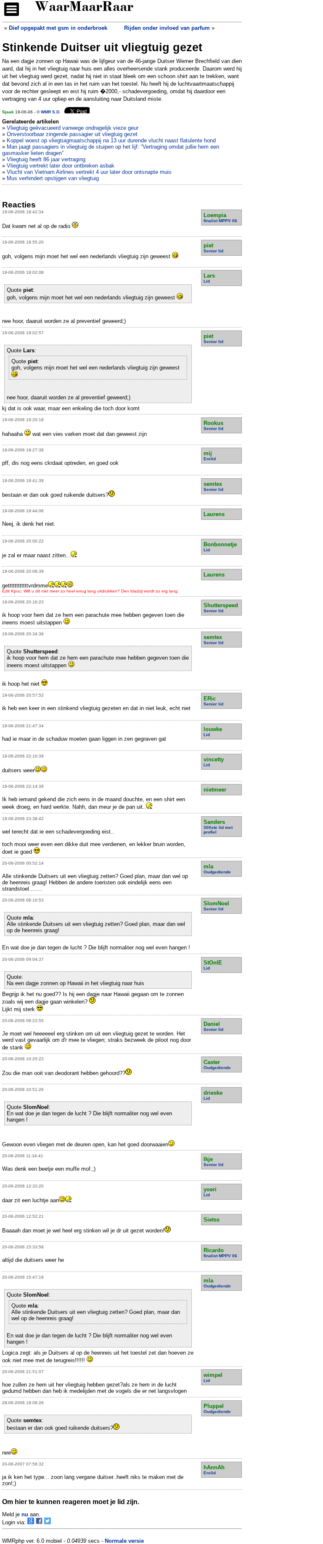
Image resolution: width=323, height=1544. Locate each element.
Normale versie (124, 1541)
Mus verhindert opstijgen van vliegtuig (53, 178)
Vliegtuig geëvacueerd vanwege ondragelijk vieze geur (72, 128)
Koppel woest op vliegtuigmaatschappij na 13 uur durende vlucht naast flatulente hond (111, 140)
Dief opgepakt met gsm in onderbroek (58, 28)
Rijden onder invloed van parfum (167, 28)
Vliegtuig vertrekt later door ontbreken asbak (60, 166)
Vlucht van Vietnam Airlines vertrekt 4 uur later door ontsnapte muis (89, 172)
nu (24, 1514)
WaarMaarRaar (84, 7)
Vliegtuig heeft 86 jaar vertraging (46, 159)
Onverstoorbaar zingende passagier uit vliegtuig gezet (72, 134)
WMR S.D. (51, 112)
